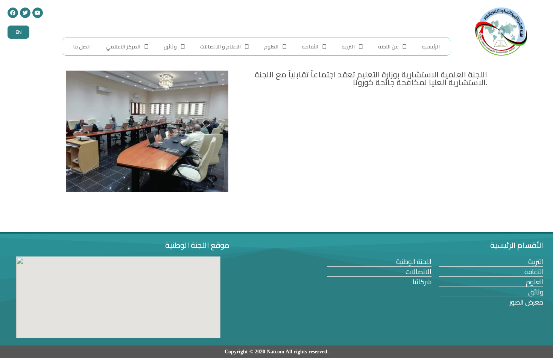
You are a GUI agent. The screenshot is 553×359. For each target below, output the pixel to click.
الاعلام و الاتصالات (220, 46)
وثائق (170, 46)
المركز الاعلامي (123, 46)
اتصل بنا (82, 46)
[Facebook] (13, 13)
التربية (348, 46)
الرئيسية (431, 46)
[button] (18, 32)
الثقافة (310, 46)
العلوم (271, 46)
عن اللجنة (388, 46)
